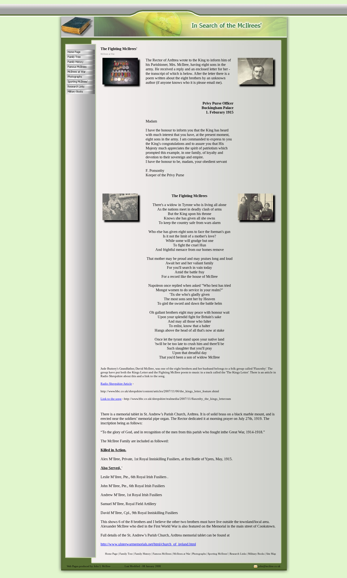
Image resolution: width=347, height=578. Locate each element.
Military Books (256, 553)
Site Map (271, 553)
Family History (143, 553)
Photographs (199, 553)
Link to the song (111, 399)
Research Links (238, 553)
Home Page (111, 553)
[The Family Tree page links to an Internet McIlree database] (81, 57)
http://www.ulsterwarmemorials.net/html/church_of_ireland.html (148, 544)
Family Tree (126, 553)
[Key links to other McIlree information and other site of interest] (81, 86)
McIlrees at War (181, 553)
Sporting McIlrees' (218, 553)
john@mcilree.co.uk (269, 566)
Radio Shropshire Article (116, 383)
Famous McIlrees (162, 553)
